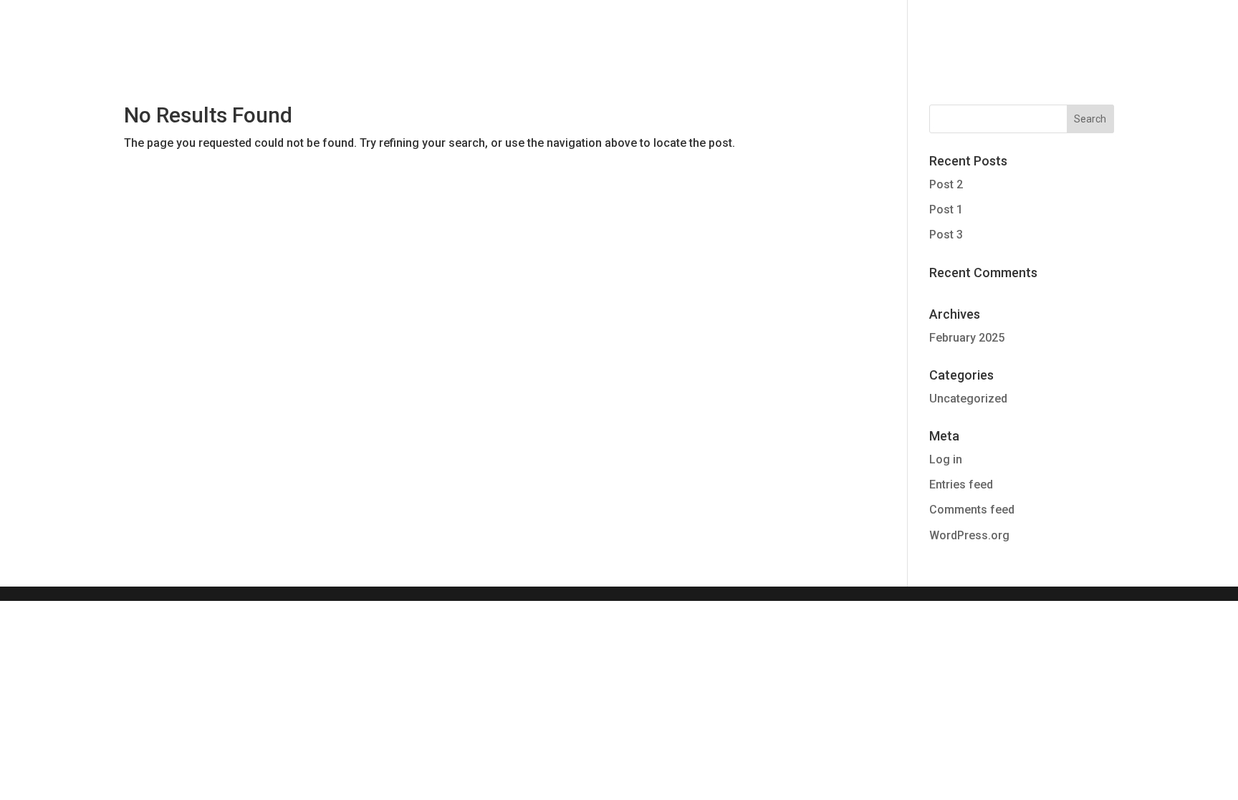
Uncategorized (968, 398)
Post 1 (946, 209)
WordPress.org (969, 535)
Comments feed (971, 509)
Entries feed (961, 484)
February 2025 (966, 337)
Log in (945, 459)
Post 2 (946, 184)
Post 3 (946, 234)
